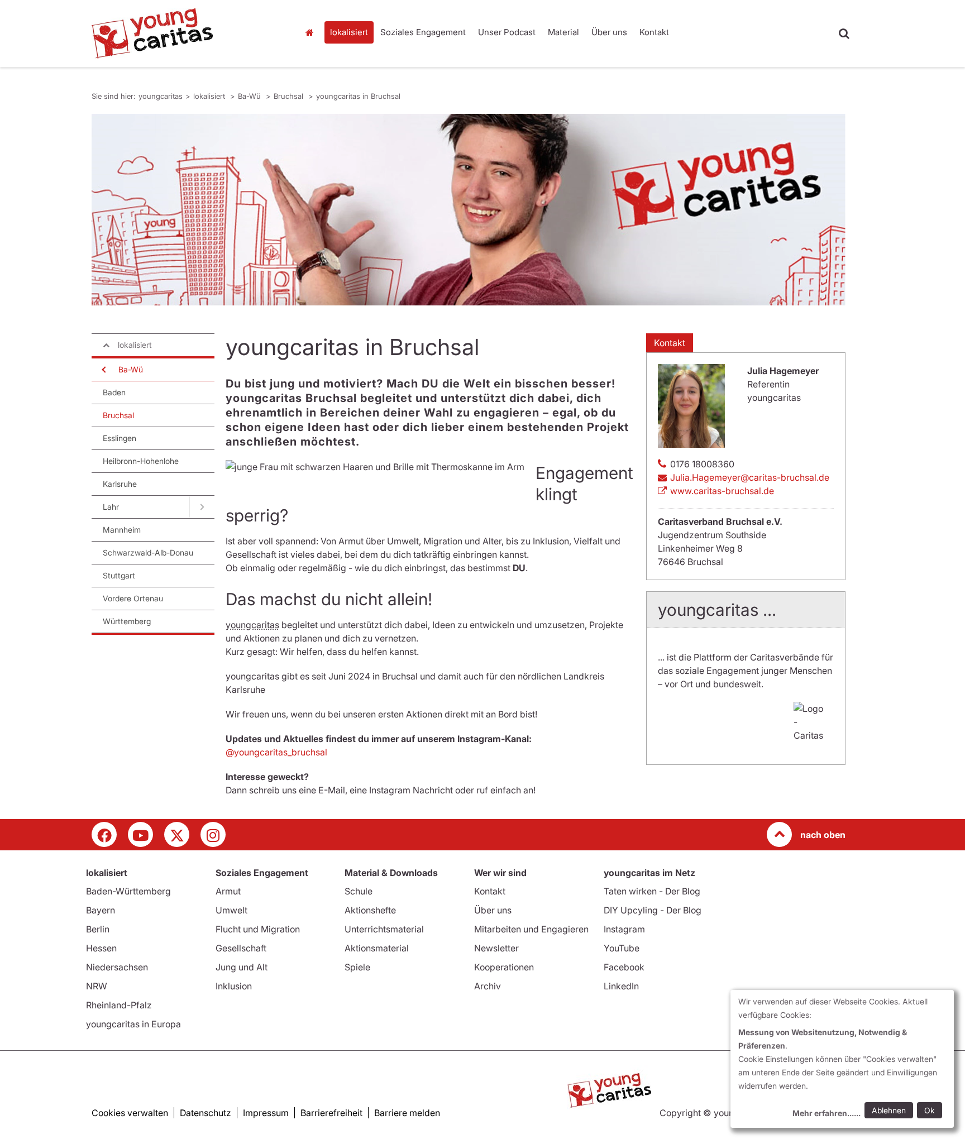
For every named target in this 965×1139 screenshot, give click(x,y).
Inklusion (234, 986)
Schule (358, 891)
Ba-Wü (250, 96)
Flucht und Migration (258, 929)
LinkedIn (621, 986)
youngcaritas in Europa (133, 1024)
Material (563, 32)
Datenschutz (205, 1112)
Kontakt (654, 32)
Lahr (111, 506)
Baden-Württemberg (128, 891)
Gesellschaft (241, 948)
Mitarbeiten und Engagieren (531, 929)
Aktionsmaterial (377, 948)
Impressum (266, 1112)
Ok (929, 1110)
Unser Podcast (507, 32)
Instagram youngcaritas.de (213, 834)
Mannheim (122, 529)
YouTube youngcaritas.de (140, 834)
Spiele (357, 967)
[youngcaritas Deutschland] (186, 33)
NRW (96, 986)
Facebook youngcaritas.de (104, 834)
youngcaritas (312, 32)
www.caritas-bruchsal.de (722, 490)
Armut (228, 891)
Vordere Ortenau (133, 598)
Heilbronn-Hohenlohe (141, 461)
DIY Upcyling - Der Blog (652, 910)
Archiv (487, 986)
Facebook (624, 967)
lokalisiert (349, 32)
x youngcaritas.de (176, 834)
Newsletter (496, 948)
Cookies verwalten (130, 1112)
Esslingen (119, 438)
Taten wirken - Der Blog (652, 891)
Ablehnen (889, 1110)
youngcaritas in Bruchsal (358, 96)
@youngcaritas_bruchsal (276, 752)
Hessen (101, 948)
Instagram (624, 929)
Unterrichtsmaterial (384, 929)
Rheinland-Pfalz (119, 1005)
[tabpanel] (468, 209)
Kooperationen (504, 967)
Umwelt (231, 910)
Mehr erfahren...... (826, 1113)
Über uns (609, 32)
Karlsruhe (120, 484)
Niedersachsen (117, 967)
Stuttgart (119, 575)
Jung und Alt (241, 967)
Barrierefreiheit (331, 1112)
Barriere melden (407, 1112)
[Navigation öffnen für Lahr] (201, 507)
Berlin (97, 929)
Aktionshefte (370, 910)
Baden (114, 392)
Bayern (100, 910)
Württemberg (127, 621)
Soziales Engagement (423, 32)
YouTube (621, 948)
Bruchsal (289, 96)
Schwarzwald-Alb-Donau (148, 552)
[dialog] (842, 1059)
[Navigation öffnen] (103, 369)
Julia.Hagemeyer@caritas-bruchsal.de (749, 477)
